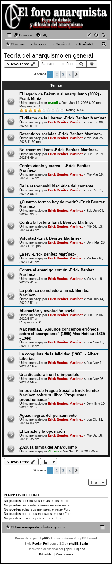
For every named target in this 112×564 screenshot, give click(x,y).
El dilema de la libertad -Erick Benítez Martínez (62, 118)
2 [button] (57, 74)
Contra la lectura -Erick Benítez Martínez (56, 222)
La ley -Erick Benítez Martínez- (47, 254)
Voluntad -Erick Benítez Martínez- (50, 238)
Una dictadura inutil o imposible (49, 374)
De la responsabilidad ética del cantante (56, 186)
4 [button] (70, 74)
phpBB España (74, 548)
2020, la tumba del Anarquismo (48, 447)
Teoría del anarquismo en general (48, 55)
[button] (76, 74)
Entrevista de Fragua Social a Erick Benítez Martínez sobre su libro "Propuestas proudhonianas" (59, 395)
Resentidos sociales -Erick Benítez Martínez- (60, 134)
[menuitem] (24, 35)
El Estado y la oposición (42, 431)
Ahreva (53, 451)
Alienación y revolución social (47, 311)
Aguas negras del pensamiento (48, 415)
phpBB (43, 538)
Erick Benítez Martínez (65, 122)
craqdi (53, 102)
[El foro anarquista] (14, 17)
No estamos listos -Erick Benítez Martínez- (58, 150)
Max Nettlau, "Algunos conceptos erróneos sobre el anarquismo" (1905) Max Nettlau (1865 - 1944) (62, 333)
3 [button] (63, 74)
